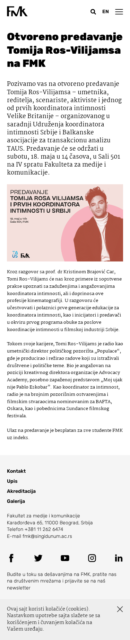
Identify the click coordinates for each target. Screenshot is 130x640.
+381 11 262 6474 (44, 529)
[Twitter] (38, 558)
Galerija (16, 501)
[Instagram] (92, 558)
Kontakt (16, 471)
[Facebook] (11, 558)
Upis (12, 481)
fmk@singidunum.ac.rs (47, 536)
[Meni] (119, 12)
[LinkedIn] (118, 558)
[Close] (120, 609)
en (105, 12)
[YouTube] (65, 558)
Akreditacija (21, 491)
